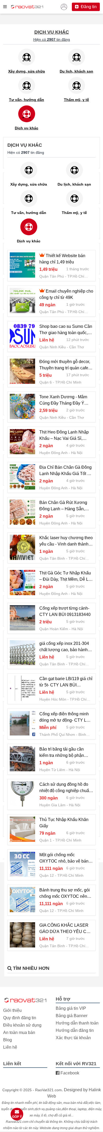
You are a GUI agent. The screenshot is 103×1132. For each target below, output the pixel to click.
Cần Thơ (76, 347)
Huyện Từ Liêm (52, 770)
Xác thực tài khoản (73, 1038)
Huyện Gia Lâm (52, 805)
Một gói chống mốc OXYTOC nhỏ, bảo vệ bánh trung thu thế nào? (65, 858)
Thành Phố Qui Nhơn (57, 734)
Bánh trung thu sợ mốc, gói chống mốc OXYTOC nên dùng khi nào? (64, 894)
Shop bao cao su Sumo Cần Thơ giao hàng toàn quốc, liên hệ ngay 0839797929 (65, 330)
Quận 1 (45, 840)
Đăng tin (88, 6)
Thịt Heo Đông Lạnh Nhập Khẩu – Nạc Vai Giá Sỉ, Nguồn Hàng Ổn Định (64, 436)
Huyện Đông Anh (53, 453)
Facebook (69, 1073)
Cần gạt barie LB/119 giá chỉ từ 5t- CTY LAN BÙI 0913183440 (65, 682)
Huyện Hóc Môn (52, 699)
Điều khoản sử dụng (22, 1025)
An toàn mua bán (19, 1032)
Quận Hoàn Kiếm (53, 629)
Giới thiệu (12, 1010)
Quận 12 (46, 875)
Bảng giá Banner (71, 1015)
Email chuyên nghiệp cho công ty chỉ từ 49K (66, 294)
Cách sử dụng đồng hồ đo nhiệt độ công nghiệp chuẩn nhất (65, 788)
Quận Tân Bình (52, 558)
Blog (7, 1040)
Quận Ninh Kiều (52, 347)
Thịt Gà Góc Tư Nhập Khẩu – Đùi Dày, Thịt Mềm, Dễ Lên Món (66, 577)
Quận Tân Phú (51, 276)
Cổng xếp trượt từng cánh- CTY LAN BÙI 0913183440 (65, 611)
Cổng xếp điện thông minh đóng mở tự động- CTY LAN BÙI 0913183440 (65, 717)
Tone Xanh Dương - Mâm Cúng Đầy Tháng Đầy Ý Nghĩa (63, 400)
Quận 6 (45, 382)
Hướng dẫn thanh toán (77, 1023)
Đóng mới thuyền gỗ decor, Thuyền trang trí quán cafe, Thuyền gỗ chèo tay (64, 365)
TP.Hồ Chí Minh (68, 382)
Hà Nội (76, 453)
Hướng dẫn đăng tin (75, 1030)
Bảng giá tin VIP (71, 1008)
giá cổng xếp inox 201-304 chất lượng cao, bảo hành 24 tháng (64, 647)
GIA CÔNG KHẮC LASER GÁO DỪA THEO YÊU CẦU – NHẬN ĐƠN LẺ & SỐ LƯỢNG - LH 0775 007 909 (65, 929)
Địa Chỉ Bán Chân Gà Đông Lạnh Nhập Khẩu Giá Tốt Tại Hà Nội (66, 471)
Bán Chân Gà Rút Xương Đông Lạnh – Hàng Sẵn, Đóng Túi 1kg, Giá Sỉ (63, 506)
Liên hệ (10, 1047)
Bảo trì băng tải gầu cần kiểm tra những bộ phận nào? (61, 753)
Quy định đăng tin (19, 1018)
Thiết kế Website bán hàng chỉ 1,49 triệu (62, 258)
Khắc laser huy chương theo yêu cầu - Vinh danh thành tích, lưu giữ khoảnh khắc (66, 541)
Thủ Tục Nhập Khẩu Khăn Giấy (63, 822)
